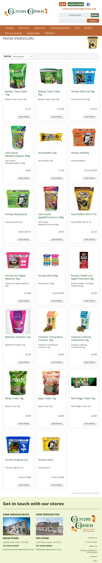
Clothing (9, 27)
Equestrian (39, 27)
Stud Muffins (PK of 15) (83, 214)
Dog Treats (23, 27)
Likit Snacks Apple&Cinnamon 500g (51, 216)
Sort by (7, 56)
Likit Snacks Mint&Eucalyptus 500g (17, 154)
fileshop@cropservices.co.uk (48, 549)
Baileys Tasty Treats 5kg (49, 93)
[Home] (26, 11)
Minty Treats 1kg (14, 398)
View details (24, 116)
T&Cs (95, 560)
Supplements (33, 33)
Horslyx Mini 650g (48, 275)
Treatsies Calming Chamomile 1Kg (81, 338)
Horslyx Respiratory (16, 214)
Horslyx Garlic (46, 459)
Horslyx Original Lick (16, 459)
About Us (93, 546)
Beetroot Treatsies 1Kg (17, 337)
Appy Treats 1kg (47, 398)
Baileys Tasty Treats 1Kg (16, 93)
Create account (75, 4)
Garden (88, 27)
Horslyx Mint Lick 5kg (83, 91)
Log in (62, 4)
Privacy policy (91, 542)
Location (93, 556)
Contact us (92, 537)
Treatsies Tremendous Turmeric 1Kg (50, 338)
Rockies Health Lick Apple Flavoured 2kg (82, 277)
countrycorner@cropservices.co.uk (18, 549)
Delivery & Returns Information (89, 551)
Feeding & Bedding (59, 27)
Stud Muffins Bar (47, 152)
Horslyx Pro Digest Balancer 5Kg (15, 277)
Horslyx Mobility (80, 152)
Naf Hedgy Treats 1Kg (83, 398)
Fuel (77, 27)
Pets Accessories (13, 33)
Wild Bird (49, 33)
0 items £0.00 (83, 15)
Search (93, 20)
